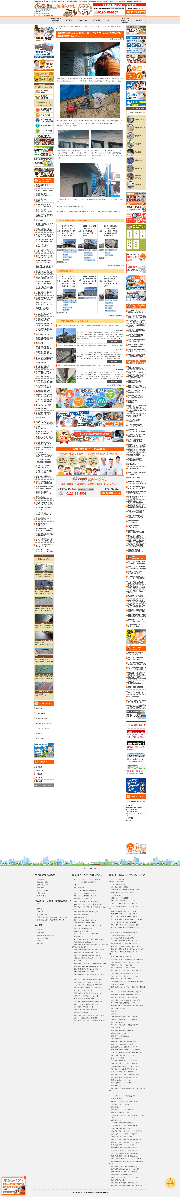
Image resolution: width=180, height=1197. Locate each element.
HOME (58, 26)
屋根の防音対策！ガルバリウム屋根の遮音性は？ (137, 355)
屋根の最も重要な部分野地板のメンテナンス (43, 413)
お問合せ (39, 733)
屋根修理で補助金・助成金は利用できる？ (135, 550)
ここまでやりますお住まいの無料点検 (124, 20)
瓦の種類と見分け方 (43, 391)
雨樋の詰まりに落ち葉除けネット (83, 1007)
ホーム (40, 20)
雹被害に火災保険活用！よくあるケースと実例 (136, 545)
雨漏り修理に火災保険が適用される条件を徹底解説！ (126, 1185)
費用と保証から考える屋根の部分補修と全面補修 (88, 966)
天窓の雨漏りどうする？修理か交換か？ (44, 519)
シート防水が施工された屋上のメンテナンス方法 (44, 256)
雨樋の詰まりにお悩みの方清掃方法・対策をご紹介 (137, 673)
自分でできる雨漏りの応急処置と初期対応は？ (136, 536)
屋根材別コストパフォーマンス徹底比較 (44, 422)
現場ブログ (65, 26)
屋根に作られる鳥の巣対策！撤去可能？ (136, 682)
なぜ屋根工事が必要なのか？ (136, 367)
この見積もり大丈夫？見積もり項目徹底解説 (135, 582)
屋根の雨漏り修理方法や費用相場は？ (44, 498)
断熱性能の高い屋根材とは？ (41, 524)
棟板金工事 (138, 168)
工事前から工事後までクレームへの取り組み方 (136, 577)
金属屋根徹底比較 (116, 1120)
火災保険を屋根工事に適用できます (84, 922)
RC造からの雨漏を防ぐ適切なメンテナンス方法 (125, 1066)
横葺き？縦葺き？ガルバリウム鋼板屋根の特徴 (137, 345)
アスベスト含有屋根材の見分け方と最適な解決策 (44, 400)
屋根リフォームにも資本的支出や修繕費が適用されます (90, 963)
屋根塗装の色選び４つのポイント (134, 521)
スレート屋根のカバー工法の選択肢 (137, 411)
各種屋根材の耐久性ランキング (120, 1112)
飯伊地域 (39, 767)
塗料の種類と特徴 (135, 725)
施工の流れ (97, 20)
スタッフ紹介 (40, 713)
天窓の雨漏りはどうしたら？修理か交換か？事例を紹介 (127, 981)
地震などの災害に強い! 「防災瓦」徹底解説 (136, 511)
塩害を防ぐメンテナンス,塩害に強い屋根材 (44, 432)
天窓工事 (138, 185)
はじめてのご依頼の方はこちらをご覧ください (87, 879)
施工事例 (69, 20)
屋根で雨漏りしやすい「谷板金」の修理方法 (43, 386)
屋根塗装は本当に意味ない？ (42, 200)
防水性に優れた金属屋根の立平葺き (121, 1128)
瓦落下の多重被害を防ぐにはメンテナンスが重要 (136, 487)
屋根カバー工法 (140, 128)
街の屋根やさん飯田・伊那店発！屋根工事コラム (51, 920)
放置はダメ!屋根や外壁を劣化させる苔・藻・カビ (44, 437)
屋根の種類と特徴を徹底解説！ (43, 185)
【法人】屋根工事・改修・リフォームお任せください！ (90, 939)
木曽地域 (39, 774)
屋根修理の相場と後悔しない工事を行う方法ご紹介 (89, 949)
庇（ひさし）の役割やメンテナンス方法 (44, 508)
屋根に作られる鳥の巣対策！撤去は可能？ (86, 1009)
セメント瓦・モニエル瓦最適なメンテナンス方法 (44, 287)
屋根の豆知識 (40, 417)
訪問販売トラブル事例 (135, 596)
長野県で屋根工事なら (43, 723)
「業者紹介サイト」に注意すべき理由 (135, 625)
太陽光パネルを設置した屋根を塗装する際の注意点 (89, 1015)
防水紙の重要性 (41, 409)
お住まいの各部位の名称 (44, 190)
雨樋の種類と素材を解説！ (81, 1012)
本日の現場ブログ (42, 914)
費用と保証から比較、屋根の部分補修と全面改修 (137, 386)
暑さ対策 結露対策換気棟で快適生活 (43, 367)
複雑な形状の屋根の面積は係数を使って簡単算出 (125, 1025)
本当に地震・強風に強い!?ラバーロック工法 (124, 1150)
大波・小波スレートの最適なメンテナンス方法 (44, 303)
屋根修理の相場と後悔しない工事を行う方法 (135, 376)
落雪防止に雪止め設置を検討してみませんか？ (87, 993)
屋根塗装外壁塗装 (138, 177)
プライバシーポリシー (43, 728)
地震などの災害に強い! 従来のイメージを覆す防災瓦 (126, 1049)
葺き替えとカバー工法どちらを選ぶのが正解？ (136, 396)
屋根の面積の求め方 (43, 334)
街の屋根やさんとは (42, 879)
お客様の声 (83, 20)
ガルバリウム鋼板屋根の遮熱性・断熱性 (136, 330)
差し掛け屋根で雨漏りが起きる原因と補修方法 (124, 1156)
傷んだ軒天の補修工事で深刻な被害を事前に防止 (44, 240)
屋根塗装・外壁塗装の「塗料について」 (122, 892)
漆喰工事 (138, 136)
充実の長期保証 (41, 893)
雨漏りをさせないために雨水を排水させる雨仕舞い (126, 1158)
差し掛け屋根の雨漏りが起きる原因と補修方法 (44, 358)
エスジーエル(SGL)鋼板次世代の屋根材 (44, 471)
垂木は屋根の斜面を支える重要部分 (84, 971)
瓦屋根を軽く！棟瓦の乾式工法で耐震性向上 (124, 1044)
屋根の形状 (40, 343)
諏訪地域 (39, 781)
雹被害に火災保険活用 (117, 1180)
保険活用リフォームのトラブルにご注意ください (137, 620)
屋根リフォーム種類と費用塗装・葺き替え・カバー (137, 406)
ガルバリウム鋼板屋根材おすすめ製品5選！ (136, 340)
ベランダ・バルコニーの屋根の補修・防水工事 (87, 925)
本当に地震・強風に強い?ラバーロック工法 (45, 329)
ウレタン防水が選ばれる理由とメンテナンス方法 (44, 251)
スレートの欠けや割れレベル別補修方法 (135, 415)
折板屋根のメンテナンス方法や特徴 (121, 965)
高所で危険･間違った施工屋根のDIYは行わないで (44, 487)
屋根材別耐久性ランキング (42, 427)
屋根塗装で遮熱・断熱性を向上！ (120, 1036)
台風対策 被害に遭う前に (81, 917)
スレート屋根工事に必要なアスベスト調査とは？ (44, 540)
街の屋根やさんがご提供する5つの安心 (54, 20)
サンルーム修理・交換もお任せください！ (136, 658)
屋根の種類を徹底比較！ (132, 401)
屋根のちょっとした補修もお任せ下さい (85, 896)
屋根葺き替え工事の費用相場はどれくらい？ (136, 381)
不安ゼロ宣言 (40, 887)
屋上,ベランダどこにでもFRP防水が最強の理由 (44, 266)
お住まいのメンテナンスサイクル (120, 1093)
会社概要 (138, 20)
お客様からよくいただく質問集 (120, 898)
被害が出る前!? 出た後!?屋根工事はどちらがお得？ (137, 587)
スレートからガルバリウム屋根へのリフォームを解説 (137, 316)
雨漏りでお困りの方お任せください (84, 893)
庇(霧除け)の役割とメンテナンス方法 (42, 308)
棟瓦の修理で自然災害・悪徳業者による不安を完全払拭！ (128, 1005)
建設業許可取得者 (42, 718)
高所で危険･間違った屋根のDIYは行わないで (124, 1069)
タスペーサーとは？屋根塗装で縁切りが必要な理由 (126, 992)
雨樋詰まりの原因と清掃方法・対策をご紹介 (87, 1004)
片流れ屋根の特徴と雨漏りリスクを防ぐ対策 (44, 347)
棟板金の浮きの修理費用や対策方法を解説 (44, 215)
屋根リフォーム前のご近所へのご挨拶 (135, 572)
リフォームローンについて (81, 960)
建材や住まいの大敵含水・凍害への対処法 (43, 372)
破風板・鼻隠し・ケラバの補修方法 (121, 978)
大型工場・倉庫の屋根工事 (81, 931)
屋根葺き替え (139, 119)
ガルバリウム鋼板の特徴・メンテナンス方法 (124, 1060)
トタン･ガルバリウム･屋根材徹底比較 (43, 461)
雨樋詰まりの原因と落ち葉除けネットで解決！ (137, 678)
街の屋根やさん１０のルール (45, 885)
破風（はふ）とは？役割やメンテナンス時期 (44, 550)
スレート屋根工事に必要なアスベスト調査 (123, 1055)
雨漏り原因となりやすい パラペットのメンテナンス (89, 982)
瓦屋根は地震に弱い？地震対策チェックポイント (137, 506)
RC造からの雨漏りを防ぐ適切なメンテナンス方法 (44, 503)
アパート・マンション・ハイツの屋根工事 (86, 934)
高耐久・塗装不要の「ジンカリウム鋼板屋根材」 (125, 1063)
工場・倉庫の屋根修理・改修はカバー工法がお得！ (137, 663)
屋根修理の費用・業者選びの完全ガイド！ (44, 194)
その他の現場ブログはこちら (115, 385)
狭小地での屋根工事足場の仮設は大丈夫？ (135, 459)
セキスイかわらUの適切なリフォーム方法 (123, 900)
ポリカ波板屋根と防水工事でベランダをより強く (137, 668)
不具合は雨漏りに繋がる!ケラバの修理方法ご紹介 (44, 230)
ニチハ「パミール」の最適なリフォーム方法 (124, 903)
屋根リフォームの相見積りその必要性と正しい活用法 (137, 567)
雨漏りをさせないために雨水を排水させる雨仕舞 (44, 381)
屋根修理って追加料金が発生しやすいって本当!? (136, 610)
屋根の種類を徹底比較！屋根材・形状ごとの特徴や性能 (127, 949)
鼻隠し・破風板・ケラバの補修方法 (44, 224)
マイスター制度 (41, 896)
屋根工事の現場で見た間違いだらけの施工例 (135, 516)
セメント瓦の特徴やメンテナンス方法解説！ (44, 282)
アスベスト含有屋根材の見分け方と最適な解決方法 (126, 1052)
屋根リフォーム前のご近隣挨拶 (83, 898)
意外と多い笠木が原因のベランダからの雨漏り (44, 235)
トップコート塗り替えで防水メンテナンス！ (44, 545)
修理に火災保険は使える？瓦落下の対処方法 (137, 492)
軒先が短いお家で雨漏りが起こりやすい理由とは (44, 395)
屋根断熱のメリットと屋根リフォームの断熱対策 (44, 529)
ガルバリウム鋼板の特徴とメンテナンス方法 (44, 477)
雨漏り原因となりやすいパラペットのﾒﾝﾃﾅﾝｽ (44, 261)
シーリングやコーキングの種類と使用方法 (44, 314)
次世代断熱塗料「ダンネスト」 (133, 526)
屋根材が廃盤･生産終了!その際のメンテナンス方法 (126, 1000)
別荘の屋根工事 (133, 696)
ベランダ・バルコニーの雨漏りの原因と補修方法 (44, 277)
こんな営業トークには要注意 (135, 591)
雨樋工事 (138, 144)
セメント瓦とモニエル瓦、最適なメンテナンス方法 (126, 970)
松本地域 (39, 777)
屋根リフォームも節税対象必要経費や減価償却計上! (137, 706)
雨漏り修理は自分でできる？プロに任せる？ (44, 205)
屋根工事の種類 (136, 112)
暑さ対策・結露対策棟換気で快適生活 (122, 1030)
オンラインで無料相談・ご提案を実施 (85, 882)
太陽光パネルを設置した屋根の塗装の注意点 (136, 435)
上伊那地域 (39, 770)
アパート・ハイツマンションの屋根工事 (135, 692)
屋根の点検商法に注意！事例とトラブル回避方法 (136, 601)
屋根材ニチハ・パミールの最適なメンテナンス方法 (137, 445)
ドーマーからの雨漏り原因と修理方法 (43, 513)
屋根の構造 (40, 220)
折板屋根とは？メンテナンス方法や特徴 (136, 430)
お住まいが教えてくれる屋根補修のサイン (136, 391)
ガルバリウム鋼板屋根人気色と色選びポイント (136, 335)
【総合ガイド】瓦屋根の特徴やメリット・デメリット (126, 946)
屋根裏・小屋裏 (41, 362)
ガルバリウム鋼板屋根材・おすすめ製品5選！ (124, 922)
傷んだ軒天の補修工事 (117, 1085)
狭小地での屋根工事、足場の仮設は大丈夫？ (124, 914)
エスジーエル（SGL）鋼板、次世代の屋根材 (124, 1125)
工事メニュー (111, 20)
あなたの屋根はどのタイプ (118, 884)
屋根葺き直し (139, 160)
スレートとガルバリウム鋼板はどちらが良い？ (136, 311)
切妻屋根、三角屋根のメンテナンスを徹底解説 (44, 352)
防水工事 (138, 152)
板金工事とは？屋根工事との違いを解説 (44, 210)
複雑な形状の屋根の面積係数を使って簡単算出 (44, 338)
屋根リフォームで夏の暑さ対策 (83, 928)
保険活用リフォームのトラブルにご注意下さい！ (125, 1134)
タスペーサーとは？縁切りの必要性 (43, 245)
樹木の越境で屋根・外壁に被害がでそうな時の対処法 (137, 615)
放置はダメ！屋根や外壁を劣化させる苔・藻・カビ (126, 1142)
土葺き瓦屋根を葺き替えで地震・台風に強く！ (44, 293)
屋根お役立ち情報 (134, 477)
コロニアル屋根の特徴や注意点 (134, 420)
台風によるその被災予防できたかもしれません (137, 482)
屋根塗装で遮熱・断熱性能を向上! (136, 531)
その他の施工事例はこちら (116, 265)
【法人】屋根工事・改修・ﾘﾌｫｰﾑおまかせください (137, 701)
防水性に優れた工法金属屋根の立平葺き (43, 319)
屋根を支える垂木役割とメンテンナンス (43, 492)
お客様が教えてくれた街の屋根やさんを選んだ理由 (52, 917)
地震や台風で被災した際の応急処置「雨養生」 (44, 324)
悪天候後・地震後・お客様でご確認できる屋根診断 (126, 889)
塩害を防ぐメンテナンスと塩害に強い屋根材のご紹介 (126, 1139)
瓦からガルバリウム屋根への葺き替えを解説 (136, 321)
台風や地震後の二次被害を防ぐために (136, 497)
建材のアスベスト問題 (43, 405)
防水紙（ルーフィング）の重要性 (120, 1104)
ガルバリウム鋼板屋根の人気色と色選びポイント (125, 941)
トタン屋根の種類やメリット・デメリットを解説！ (126, 962)
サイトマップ (40, 738)
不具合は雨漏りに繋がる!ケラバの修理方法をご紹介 (126, 994)
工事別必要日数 (133, 468)
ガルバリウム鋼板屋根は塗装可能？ (136, 326)
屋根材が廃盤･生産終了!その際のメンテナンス (44, 443)
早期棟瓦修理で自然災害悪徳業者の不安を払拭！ (44, 298)
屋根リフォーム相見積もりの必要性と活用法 (87, 955)
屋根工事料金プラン (79, 887)
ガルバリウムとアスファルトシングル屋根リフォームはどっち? (45, 454)
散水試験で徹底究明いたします (83, 914)
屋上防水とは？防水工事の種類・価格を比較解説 (44, 272)
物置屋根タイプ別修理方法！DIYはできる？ (135, 653)
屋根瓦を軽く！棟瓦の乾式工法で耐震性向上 (135, 502)
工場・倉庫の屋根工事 (135, 687)
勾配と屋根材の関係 (43, 377)
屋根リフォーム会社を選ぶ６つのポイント (137, 473)
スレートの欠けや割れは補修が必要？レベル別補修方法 (127, 959)
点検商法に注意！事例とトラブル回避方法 (86, 901)
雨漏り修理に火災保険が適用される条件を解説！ (136, 541)
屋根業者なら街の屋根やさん (45, 935)
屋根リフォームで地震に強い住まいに (85, 920)
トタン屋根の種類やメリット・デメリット (135, 425)
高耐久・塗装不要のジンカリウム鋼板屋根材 (44, 482)
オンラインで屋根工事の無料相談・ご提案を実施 (136, 562)
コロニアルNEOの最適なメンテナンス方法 (136, 454)
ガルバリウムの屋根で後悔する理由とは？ (43, 466)
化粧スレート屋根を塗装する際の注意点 (135, 440)
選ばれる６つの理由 (42, 882)
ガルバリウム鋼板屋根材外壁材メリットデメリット (137, 350)
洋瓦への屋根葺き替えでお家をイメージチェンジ (44, 448)
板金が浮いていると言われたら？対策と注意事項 (137, 606)
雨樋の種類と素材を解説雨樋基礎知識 (44, 534)
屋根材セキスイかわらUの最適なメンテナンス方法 (137, 450)
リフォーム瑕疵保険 (42, 890)
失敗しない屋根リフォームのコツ (135, 372)
